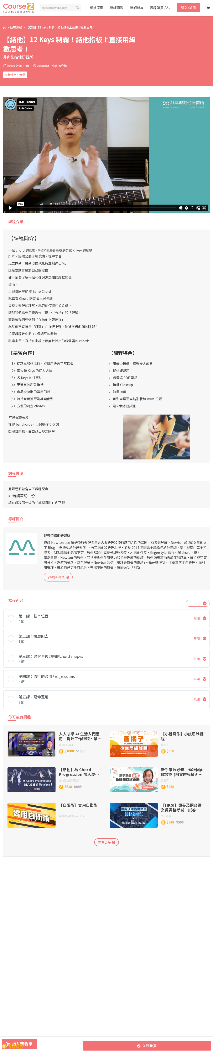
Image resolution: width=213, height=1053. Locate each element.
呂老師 (164, 780)
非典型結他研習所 (18, 56)
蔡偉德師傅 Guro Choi (71, 816)
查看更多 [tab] (105, 842)
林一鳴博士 (167, 816)
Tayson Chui (66, 744)
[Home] (4, 27)
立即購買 (149, 1045)
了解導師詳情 (56, 577)
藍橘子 (164, 744)
